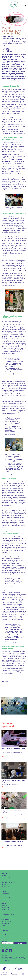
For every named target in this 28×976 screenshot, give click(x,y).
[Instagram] (6, 950)
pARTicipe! (4, 681)
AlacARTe (4, 905)
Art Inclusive (5, 907)
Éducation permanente (8, 882)
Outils (3, 925)
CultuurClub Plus (6, 909)
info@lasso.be (22, 959)
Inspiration (5, 919)
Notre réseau (5, 893)
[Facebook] (2, 950)
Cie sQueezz (18, 173)
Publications (5, 923)
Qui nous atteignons (7, 898)
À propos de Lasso (7, 933)
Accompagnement (7, 914)
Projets (3, 903)
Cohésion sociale (6, 884)
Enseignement (5, 877)
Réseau (3, 891)
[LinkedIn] (10, 950)
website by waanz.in (7, 961)
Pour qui (4, 873)
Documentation (6, 921)
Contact (4, 937)
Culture (3, 875)
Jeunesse (4, 880)
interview (13, 80)
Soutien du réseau (6, 896)
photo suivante (25, 693)
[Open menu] (25, 5)
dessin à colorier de (11, 160)
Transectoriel (5, 886)
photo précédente (22, 693)
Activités (4, 930)
